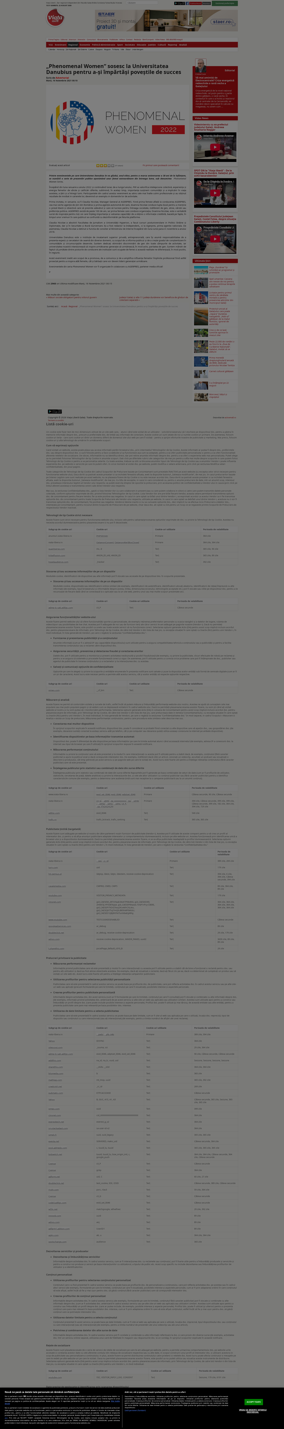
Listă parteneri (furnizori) (135, 1410)
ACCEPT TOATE (254, 1402)
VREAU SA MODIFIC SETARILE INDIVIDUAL (253, 1411)
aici (6, 1418)
